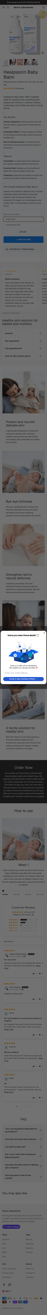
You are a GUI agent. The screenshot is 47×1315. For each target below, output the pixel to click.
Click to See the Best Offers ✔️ (23, 679)
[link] (23, 651)
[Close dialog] (44, 633)
